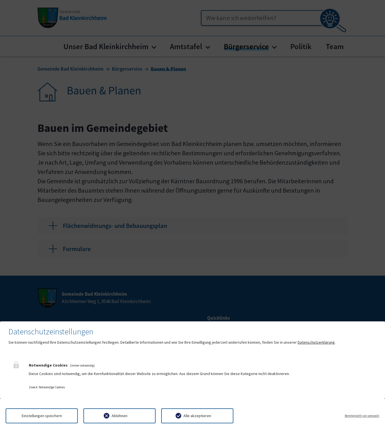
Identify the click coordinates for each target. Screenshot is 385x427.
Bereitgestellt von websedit (362, 416)
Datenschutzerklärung (316, 342)
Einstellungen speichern (42, 415)
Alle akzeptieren (197, 415)
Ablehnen (119, 415)
